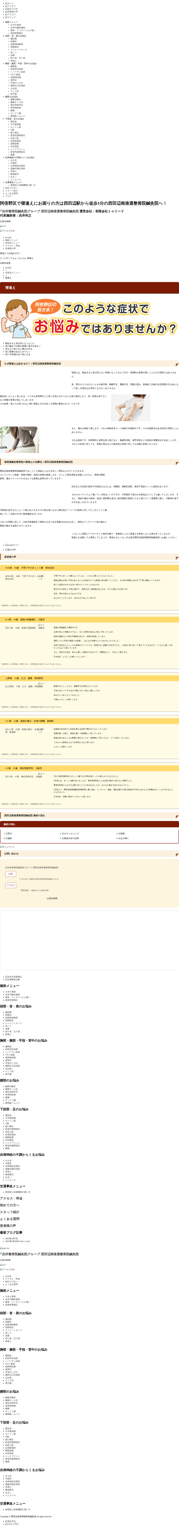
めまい (13, 177)
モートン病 (15, 127)
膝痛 (12, 155)
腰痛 (12, 110)
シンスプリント (17, 149)
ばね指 (13, 88)
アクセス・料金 (11, 1198)
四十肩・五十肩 (17, 58)
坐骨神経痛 (15, 108)
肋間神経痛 (15, 77)
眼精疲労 (14, 174)
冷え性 (13, 160)
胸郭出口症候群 (17, 85)
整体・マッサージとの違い (23, 30)
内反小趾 (14, 138)
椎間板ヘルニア (17, 116)
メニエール (15, 179)
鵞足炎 (13, 121)
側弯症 (13, 80)
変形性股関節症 (17, 135)
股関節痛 (14, 144)
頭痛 (12, 55)
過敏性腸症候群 (17, 168)
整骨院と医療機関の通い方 (23, 185)
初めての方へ (11, 188)
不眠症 (13, 163)
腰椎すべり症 (16, 102)
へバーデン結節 (17, 72)
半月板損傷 (15, 124)
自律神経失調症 (17, 166)
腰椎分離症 (15, 99)
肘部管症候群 (16, 69)
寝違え (13, 61)
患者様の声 (8, 1225)
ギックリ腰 (15, 113)
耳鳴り (13, 171)
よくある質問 (11, 193)
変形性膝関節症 (17, 152)
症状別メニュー (12, 273)
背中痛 (13, 94)
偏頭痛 (13, 39)
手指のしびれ (16, 83)
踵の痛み (14, 132)
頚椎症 (13, 41)
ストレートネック (18, 50)
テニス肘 (14, 91)
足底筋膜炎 (15, 141)
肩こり (13, 52)
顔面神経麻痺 (16, 44)
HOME (8, 268)
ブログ (8, 196)
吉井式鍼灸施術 (17, 27)
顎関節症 (14, 47)
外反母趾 (14, 146)
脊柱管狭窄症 (16, 105)
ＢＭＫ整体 (15, 25)
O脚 (12, 130)
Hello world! (24, 1241)
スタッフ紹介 (11, 191)
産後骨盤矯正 (16, 33)
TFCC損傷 (15, 74)
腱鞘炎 (13, 66)
